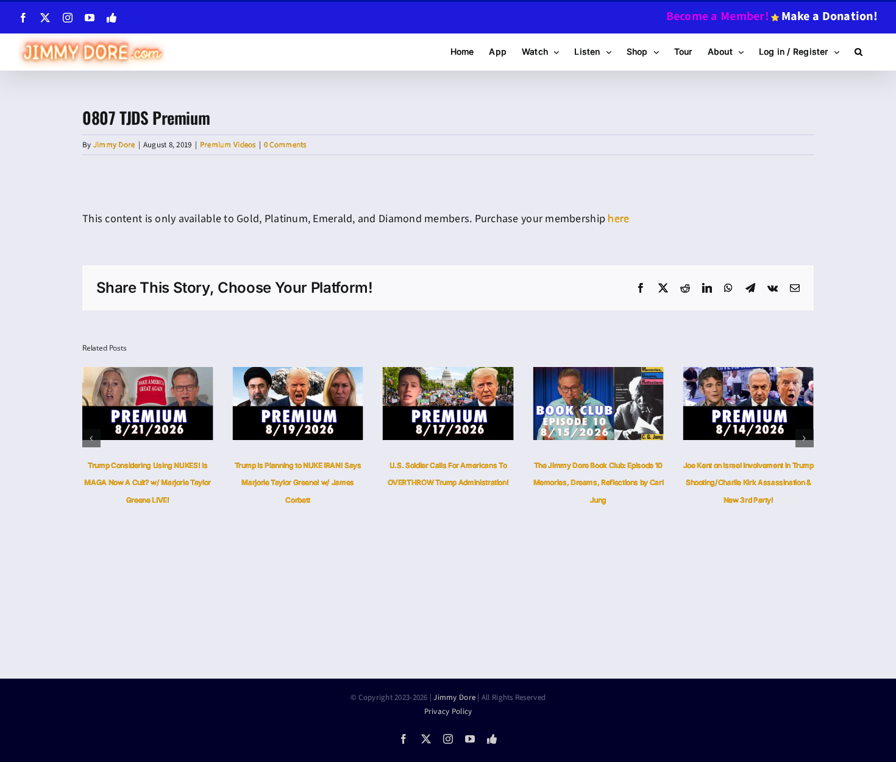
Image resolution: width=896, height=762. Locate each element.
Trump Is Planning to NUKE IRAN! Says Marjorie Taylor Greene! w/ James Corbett (298, 483)
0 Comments (285, 144)
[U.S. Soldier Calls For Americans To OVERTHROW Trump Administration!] (448, 374)
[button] (858, 51)
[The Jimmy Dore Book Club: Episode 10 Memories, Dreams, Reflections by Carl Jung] (598, 374)
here (618, 218)
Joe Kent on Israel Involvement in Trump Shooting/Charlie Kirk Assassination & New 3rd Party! (748, 483)
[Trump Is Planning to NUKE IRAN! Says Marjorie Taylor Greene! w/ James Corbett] (297, 374)
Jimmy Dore (114, 144)
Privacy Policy (448, 711)
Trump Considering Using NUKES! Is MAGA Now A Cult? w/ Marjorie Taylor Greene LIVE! (147, 483)
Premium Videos (228, 144)
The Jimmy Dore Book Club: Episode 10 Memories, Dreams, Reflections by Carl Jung (598, 483)
